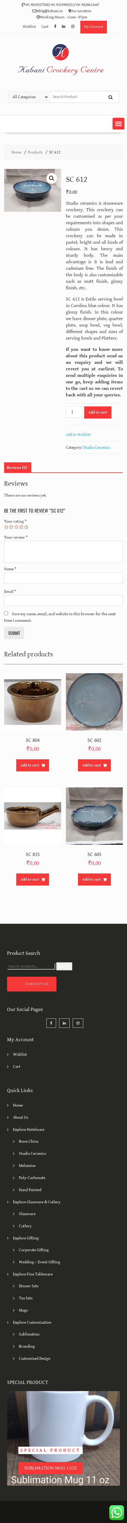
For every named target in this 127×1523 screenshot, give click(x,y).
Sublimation (29, 1334)
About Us (20, 1117)
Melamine (27, 1165)
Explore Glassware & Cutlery (37, 1202)
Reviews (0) (17, 467)
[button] (118, 124)
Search (64, 966)
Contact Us (37, 984)
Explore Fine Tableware (33, 1274)
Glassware (27, 1214)
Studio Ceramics (96, 447)
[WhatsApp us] (116, 1512)
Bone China (28, 1141)
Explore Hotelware (28, 1129)
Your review (15, 537)
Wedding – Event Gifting (39, 1262)
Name (10, 569)
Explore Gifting (26, 1238)
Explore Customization (32, 1322)
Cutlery (25, 1226)
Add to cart (97, 412)
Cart (45, 27)
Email (10, 591)
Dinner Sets (28, 1286)
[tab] (17, 467)
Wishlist (29, 27)
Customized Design (35, 1358)
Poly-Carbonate (32, 1177)
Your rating (15, 521)
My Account (93, 27)
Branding (27, 1346)
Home (18, 1105)
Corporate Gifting (34, 1250)
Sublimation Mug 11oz (50, 1468)
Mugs (23, 1310)
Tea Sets (25, 1298)
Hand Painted (30, 1190)
